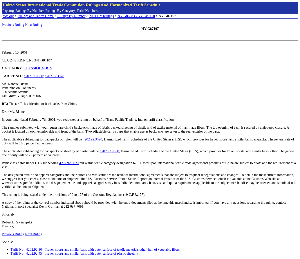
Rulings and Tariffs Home (36, 16)
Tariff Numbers (87, 11)
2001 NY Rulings (101, 16)
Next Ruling (33, 25)
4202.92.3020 (54, 76)
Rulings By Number (30, 11)
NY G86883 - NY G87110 (136, 16)
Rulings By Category (60, 11)
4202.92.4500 (33, 76)
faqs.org (8, 11)
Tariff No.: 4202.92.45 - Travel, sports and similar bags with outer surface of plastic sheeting (74, 253)
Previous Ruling (13, 25)
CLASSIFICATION (38, 68)
